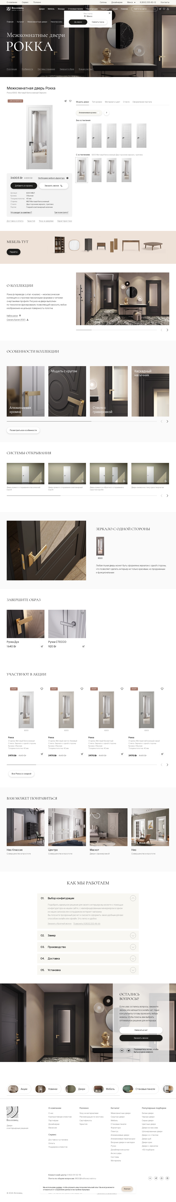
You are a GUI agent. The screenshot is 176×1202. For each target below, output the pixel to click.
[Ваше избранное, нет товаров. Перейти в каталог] (164, 8)
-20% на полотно (15, 101)
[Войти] (167, 8)
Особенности (27, 69)
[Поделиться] (65, 101)
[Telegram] (129, 1051)
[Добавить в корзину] (41, 646)
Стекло (126, 102)
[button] (26, 391)
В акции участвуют (86, 69)
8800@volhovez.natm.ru (85, 1178)
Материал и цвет (112, 102)
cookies (59, 1187)
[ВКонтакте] (122, 1051)
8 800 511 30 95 (74, 1175)
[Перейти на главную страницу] (15, 9)
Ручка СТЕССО (57, 641)
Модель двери (82, 102)
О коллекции (12, 69)
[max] (162, 1178)
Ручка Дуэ (13, 641)
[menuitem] (41, 8)
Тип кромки (97, 102)
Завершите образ (67, 69)
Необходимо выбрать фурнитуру (51, 178)
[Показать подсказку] (106, 112)
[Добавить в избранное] (70, 101)
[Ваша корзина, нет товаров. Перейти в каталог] (160, 8)
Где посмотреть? (61, 212)
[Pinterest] (167, 1178)
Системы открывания (46, 69)
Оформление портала (142, 102)
